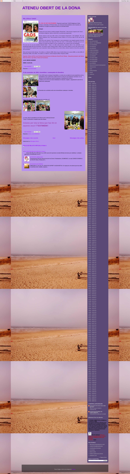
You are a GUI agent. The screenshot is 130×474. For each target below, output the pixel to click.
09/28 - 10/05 (91, 242)
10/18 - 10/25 (91, 391)
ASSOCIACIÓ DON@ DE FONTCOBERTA (96, 412)
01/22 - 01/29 (91, 166)
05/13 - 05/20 (91, 124)
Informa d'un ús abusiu (95, 417)
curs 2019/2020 (93, 61)
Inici (54, 138)
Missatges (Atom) (34, 141)
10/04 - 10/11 (91, 218)
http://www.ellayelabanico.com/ (97, 444)
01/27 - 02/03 (91, 111)
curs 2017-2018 (93, 57)
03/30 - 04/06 (91, 255)
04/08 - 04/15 (91, 127)
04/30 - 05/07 (91, 153)
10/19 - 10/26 (91, 240)
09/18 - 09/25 (91, 316)
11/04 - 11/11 (91, 118)
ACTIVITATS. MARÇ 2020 (36, 157)
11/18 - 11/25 (91, 281)
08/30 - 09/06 (91, 399)
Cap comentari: (28, 66)
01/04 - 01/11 (91, 234)
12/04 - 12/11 (91, 304)
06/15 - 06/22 (91, 247)
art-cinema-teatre (32, 68)
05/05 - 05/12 (91, 269)
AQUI (94, 439)
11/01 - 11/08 (91, 83)
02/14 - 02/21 (91, 201)
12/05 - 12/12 (91, 343)
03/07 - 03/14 (91, 371)
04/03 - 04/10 (91, 325)
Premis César (54, 24)
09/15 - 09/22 (91, 96)
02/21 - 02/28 (91, 199)
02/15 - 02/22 (91, 229)
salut (91, 68)
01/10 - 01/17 (91, 378)
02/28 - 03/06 (91, 197)
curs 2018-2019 (93, 59)
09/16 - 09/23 (91, 284)
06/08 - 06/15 (91, 249)
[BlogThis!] (35, 66)
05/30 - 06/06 (91, 356)
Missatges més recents (30, 138)
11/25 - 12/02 (91, 116)
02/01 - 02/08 (91, 231)
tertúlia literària (93, 70)
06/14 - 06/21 (91, 221)
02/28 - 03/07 (91, 373)
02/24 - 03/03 (91, 105)
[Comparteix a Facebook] (38, 66)
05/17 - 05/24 (91, 223)
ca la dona (92, 450)
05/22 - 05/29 (91, 188)
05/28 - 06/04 (91, 149)
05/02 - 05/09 (91, 362)
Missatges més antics (77, 138)
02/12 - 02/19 (91, 164)
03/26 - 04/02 (91, 159)
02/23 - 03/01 (91, 87)
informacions (93, 67)
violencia (92, 74)
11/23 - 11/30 (91, 236)
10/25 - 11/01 (91, 85)
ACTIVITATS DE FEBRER (36, 164)
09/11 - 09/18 (91, 181)
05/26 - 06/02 (91, 98)
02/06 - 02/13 (91, 336)
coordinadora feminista (95, 448)
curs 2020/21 (93, 63)
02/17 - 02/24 (91, 107)
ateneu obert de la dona (96, 22)
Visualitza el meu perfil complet (95, 24)
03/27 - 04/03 (91, 194)
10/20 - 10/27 (91, 264)
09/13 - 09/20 (91, 220)
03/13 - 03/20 (91, 329)
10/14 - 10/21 (91, 122)
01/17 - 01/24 (91, 376)
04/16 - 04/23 (91, 157)
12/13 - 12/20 (91, 207)
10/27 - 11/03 (91, 94)
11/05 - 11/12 (91, 140)
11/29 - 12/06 (91, 209)
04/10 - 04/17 (91, 323)
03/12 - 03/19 (91, 161)
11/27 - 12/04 (91, 306)
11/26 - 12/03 (91, 137)
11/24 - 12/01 (91, 92)
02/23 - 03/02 (91, 256)
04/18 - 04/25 (91, 364)
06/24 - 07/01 (91, 286)
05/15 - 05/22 (91, 190)
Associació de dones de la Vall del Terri (97, 406)
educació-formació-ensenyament (97, 65)
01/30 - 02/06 (91, 338)
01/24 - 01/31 (91, 203)
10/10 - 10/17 (91, 349)
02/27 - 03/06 (91, 332)
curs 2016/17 (93, 55)
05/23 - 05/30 (91, 358)
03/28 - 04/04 (91, 367)
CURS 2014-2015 (94, 52)
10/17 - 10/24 (91, 347)
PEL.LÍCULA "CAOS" (29, 18)
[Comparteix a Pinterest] (39, 66)
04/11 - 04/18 (91, 365)
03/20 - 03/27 (91, 327)
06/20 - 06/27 (91, 354)
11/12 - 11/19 (91, 138)
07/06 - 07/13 (91, 245)
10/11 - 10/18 (91, 393)
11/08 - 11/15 (91, 388)
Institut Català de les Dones (96, 453)
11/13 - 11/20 (91, 175)
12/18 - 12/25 (91, 170)
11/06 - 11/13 (91, 177)
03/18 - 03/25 (91, 292)
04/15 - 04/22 (91, 126)
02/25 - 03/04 (91, 129)
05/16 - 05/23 (91, 360)
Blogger (73, 469)
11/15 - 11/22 (91, 212)
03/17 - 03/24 (91, 101)
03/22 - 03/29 (91, 225)
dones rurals (93, 451)
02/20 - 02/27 (91, 334)
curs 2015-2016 (93, 54)
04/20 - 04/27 (91, 253)
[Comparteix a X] (37, 66)
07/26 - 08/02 (91, 400)
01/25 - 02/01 (91, 233)
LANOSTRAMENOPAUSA (96, 446)
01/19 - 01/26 (91, 258)
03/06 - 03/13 (91, 196)
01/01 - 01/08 (91, 303)
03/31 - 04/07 (91, 271)
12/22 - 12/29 (91, 90)
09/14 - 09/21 (91, 244)
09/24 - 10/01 (91, 146)
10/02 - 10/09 (91, 314)
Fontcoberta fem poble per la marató (98, 414)
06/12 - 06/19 (91, 186)
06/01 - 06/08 (91, 251)
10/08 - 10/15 (91, 144)
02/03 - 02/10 (91, 109)
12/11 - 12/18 (91, 172)
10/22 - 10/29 (91, 142)
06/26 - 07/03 (91, 183)
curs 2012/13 (93, 48)
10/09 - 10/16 (91, 312)
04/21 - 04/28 (91, 100)
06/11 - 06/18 (91, 148)
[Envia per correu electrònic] (34, 66)
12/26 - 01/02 (91, 341)
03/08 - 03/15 (91, 227)
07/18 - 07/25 (91, 352)
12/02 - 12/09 (91, 279)
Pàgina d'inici (103, 457)
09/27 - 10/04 (91, 397)
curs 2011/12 (93, 46)
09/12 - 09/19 (91, 351)
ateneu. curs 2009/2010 (33, 133)
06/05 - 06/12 (91, 319)
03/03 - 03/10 (91, 103)
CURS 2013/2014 (94, 50)
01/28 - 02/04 (91, 131)
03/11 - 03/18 (91, 293)
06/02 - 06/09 (91, 268)
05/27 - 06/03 (91, 288)
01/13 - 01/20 (91, 277)
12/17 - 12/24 (91, 135)
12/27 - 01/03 (91, 205)
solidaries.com (93, 455)
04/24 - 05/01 (91, 192)
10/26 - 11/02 (91, 238)
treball (91, 72)
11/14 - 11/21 (91, 345)
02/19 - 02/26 (91, 162)
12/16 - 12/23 (91, 114)
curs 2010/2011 (93, 44)
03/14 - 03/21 (91, 369)
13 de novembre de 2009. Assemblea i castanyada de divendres (43, 72)
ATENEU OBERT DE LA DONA (51, 8)
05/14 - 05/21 (91, 151)
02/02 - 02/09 (91, 89)
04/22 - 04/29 (91, 290)
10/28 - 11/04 (91, 120)
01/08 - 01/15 (91, 301)
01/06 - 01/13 (91, 113)
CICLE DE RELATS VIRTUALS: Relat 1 (35, 145)
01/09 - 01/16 (91, 340)
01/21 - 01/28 (91, 133)
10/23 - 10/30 (91, 179)
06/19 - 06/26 (91, 185)
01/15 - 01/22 (91, 168)
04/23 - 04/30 (91, 155)
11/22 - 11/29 (91, 210)
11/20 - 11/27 (91, 173)
